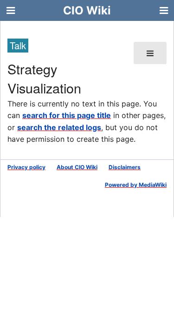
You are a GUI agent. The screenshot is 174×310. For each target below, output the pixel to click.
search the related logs (59, 127)
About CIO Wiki (77, 167)
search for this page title (66, 115)
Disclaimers (125, 167)
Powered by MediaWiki (136, 184)
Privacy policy (26, 167)
